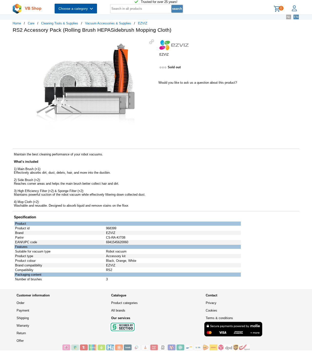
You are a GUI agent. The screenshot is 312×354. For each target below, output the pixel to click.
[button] (152, 42)
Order (20, 303)
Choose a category (74, 8)
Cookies (211, 310)
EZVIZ (142, 23)
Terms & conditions (219, 318)
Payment (23, 310)
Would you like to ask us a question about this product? (197, 82)
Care (31, 23)
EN (296, 17)
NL (289, 17)
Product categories (124, 303)
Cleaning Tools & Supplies (59, 23)
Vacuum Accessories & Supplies (108, 23)
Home (17, 23)
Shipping (23, 318)
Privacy (211, 303)
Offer (20, 341)
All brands (118, 310)
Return (21, 333)
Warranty (23, 325)
